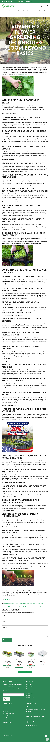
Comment (4, 627)
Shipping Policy (6, 715)
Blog (45, 11)
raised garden (26, 603)
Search (4, 706)
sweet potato (40, 603)
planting (22, 603)
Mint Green (29, 691)
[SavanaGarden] (8, 6)
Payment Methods (7, 722)
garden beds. (24, 74)
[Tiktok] (11, 1)
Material (28, 695)
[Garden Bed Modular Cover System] (42, 653)
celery (7, 603)
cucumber (11, 603)
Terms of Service (6, 720)
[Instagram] (8, 1)
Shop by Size (29, 688)
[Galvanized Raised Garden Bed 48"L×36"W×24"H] (31, 653)
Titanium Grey (29, 693)
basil (5, 603)
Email (3, 621)
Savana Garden (9, 735)
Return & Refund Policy (8, 713)
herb (19, 603)
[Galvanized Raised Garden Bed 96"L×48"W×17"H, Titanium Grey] (19, 653)
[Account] (41, 6)
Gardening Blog (30, 697)
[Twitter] (2, 1)
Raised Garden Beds (15, 11)
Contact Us (5, 711)
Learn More (38, 11)
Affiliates (25, 15)
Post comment (7, 640)
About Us (5, 709)
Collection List (29, 686)
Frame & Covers (27, 11)
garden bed (15, 603)
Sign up (6, 699)
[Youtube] (6, 1)
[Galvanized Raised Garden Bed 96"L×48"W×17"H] (7, 653)
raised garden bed (33, 603)
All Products (29, 684)
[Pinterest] (34, 725)
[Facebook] (4, 1)
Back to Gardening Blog (25, 606)
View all (25, 672)
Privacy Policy (6, 717)
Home (5, 11)
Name (3, 615)
